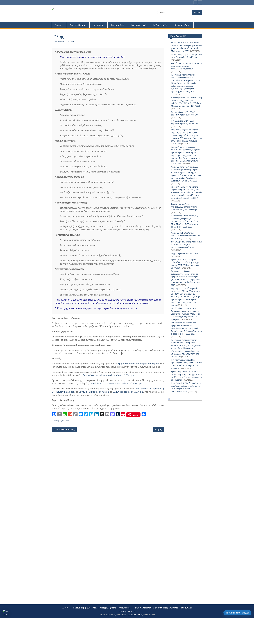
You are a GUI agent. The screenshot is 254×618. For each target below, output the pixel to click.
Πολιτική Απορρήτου (142, 608)
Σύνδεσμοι (91, 608)
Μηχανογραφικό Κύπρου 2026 (184, 253)
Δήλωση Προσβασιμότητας (166, 608)
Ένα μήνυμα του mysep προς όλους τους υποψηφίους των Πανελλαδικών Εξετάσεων (186, 244)
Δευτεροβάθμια (77, 25)
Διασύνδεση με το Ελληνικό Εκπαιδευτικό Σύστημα (108, 375)
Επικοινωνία (186, 608)
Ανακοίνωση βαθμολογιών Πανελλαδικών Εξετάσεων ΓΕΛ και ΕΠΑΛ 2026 (185, 236)
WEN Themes (149, 614)
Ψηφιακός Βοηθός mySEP (237, 613)
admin (71, 41)
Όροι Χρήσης (124, 608)
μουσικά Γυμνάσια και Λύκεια (94, 391)
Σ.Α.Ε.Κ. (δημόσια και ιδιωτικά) (128, 391)
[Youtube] (200, 2)
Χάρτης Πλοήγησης (108, 608)
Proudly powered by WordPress (112, 614)
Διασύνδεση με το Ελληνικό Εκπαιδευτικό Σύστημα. (115, 383)
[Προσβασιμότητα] (6, 612)
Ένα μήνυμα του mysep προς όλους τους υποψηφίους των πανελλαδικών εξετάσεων (186, 66)
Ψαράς (158, 429)
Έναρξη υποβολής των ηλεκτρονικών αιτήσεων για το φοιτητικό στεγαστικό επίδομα (184, 207)
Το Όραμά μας (77, 608)
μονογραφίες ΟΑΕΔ (61, 420)
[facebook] (195, 2)
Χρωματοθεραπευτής (64, 429)
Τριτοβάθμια (117, 25)
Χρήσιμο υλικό (181, 25)
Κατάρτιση (98, 25)
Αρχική (58, 25)
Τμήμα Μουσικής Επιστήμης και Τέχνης (138, 363)
